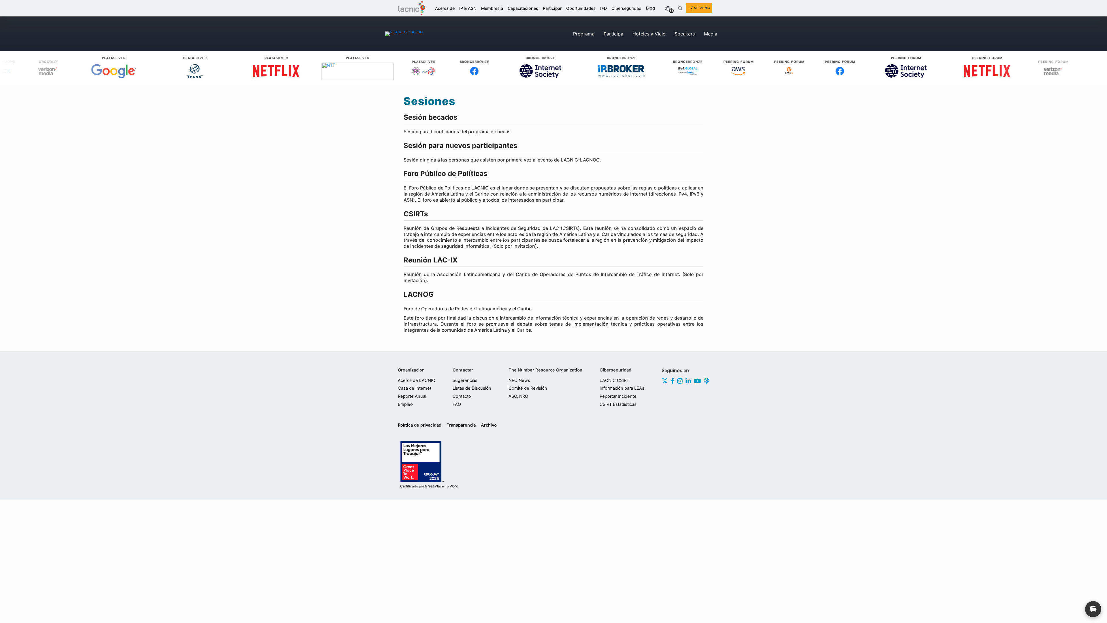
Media (710, 34)
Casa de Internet (414, 388)
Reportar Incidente (618, 396)
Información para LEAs (622, 388)
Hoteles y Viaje (648, 34)
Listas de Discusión (472, 388)
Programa (583, 34)
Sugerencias (465, 380)
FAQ (457, 404)
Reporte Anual (412, 396)
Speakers (685, 34)
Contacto (462, 396)
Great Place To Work (429, 486)
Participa (613, 34)
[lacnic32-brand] (404, 33)
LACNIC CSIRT (614, 380)
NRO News (519, 380)
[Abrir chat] (1093, 609)
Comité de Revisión (528, 388)
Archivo (489, 425)
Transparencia (461, 425)
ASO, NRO (518, 396)
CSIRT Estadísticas (618, 404)
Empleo (405, 404)
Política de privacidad (419, 425)
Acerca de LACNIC (416, 380)
